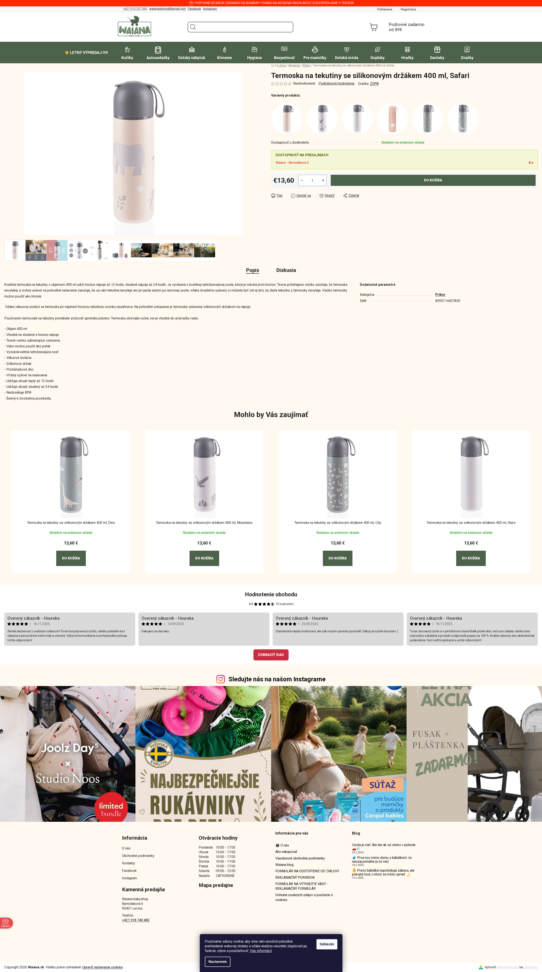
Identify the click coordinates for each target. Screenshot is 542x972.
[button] (71, 553)
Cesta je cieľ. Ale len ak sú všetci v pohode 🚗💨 (383, 847)
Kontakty (128, 863)
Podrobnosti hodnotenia (336, 83)
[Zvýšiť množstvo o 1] (323, 180)
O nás (126, 848)
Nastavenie (217, 962)
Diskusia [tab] (286, 270)
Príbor (440, 295)
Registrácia (408, 9)
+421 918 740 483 (136, 920)
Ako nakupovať (286, 852)
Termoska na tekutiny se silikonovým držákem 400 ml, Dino (71, 523)
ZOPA (374, 84)
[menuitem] (86, 52)
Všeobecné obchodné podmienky (300, 858)
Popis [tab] (252, 270)
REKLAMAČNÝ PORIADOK (295, 877)
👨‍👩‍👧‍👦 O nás (282, 845)
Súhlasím (327, 944)
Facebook (194, 8)
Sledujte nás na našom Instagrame (277, 679)
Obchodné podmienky (138, 856)
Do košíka (433, 180)
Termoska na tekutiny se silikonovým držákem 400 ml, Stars (471, 523)
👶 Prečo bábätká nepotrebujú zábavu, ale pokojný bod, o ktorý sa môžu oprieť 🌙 (383, 872)
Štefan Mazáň (508, 967)
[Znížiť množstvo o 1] (302, 180)
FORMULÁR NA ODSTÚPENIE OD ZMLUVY (307, 871)
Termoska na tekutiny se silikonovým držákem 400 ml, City (337, 523)
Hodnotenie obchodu (271, 594)
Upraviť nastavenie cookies (102, 967)
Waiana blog (284, 865)
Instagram (210, 8)
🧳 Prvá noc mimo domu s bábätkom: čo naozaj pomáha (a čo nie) (382, 859)
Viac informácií (261, 951)
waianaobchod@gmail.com (167, 8)
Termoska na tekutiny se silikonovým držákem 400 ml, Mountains (204, 523)
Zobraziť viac (271, 655)
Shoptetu (531, 967)
